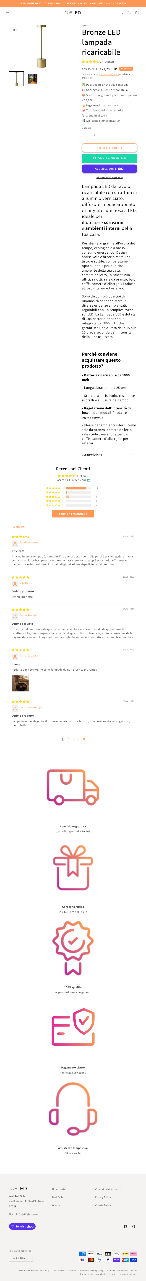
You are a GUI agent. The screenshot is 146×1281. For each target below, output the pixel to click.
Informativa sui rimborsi (64, 1270)
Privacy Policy (103, 1197)
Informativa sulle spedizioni (92, 1274)
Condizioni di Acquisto (108, 1189)
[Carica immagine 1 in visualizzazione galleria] (16, 79)
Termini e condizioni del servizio (122, 1270)
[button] (7, 12)
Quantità (86, 127)
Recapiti (112, 1274)
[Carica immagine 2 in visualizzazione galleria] (32, 79)
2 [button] (68, 739)
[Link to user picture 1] (20, 683)
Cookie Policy (103, 1205)
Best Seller (58, 1197)
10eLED (27, 1270)
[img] (20, 537)
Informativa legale (128, 1274)
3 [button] (74, 739)
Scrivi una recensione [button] (73, 514)
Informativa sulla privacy (91, 1270)
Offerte (56, 1205)
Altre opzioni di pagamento (110, 177)
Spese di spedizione (109, 74)
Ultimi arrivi (59, 1189)
